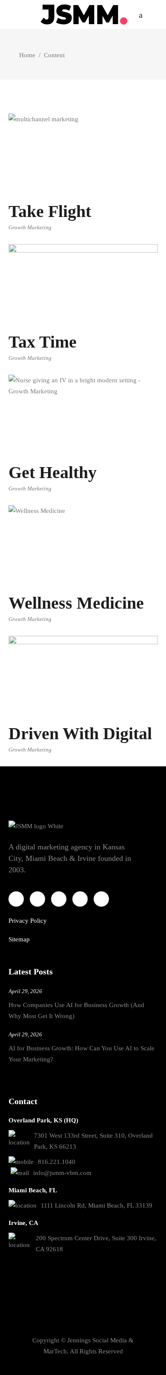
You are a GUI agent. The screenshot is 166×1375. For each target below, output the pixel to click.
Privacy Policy (28, 920)
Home (27, 55)
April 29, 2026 (25, 991)
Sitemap (19, 939)
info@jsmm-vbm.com (62, 1172)
